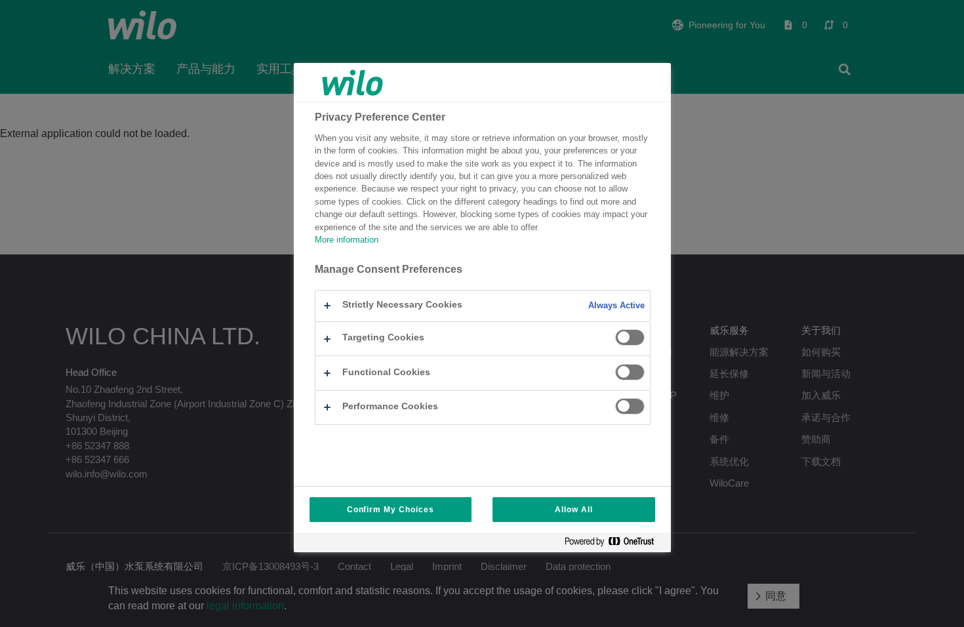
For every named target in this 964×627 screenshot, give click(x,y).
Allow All (574, 509)
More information (346, 240)
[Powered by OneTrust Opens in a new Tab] (614, 544)
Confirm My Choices (390, 509)
